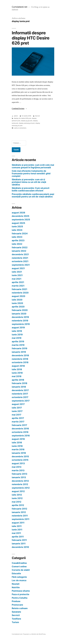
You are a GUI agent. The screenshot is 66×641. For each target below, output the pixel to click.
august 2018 (18, 366)
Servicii (37, 116)
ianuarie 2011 (19, 543)
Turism (15, 622)
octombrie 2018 (20, 362)
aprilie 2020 (18, 306)
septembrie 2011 (20, 519)
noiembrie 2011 (20, 515)
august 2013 (18, 463)
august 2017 (18, 404)
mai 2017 (16, 414)
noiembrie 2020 (20, 292)
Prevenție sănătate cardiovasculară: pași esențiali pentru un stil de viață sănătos (33, 195)
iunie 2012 (17, 498)
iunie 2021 (17, 275)
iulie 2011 (17, 526)
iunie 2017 (17, 411)
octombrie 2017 (20, 397)
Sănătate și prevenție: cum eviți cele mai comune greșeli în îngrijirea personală (33, 166)
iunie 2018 (17, 373)
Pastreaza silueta (21, 591)
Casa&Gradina (19, 563)
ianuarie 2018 (19, 386)
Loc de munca (19, 580)
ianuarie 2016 (19, 453)
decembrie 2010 (20, 547)
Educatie (16, 573)
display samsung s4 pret (27, 123)
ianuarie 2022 (19, 251)
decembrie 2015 (20, 456)
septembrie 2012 (21, 488)
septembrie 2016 (21, 435)
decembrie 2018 (20, 355)
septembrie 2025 (21, 219)
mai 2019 (16, 338)
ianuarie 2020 (19, 313)
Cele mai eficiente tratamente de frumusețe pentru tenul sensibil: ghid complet (31, 173)
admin (16, 116)
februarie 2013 (19, 474)
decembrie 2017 (20, 390)
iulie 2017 (17, 407)
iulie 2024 (17, 230)
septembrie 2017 (21, 400)
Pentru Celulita (19, 598)
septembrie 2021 (21, 265)
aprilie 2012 (18, 505)
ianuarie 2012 (19, 512)
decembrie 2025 (20, 216)
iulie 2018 (17, 369)
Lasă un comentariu (20, 128)
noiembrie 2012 (20, 484)
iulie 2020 (17, 299)
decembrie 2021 (20, 254)
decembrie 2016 (20, 428)
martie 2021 (18, 285)
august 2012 (18, 491)
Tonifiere (16, 618)
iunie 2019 (17, 334)
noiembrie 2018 (20, 359)
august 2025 (18, 223)
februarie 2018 (19, 383)
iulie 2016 (17, 442)
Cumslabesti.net (19, 7)
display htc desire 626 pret (22, 118)
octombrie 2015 (20, 460)
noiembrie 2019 (20, 320)
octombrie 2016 (20, 432)
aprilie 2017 (18, 418)
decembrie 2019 (20, 317)
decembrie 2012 (20, 481)
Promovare (17, 604)
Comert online (19, 566)
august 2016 (18, 439)
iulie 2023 (17, 237)
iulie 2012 (17, 494)
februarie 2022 (20, 247)
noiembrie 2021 (20, 258)
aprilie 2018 (18, 380)
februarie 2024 (20, 233)
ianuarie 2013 (19, 477)
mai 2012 (16, 501)
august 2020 (18, 296)
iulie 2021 (17, 271)
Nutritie (16, 587)
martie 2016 (18, 449)
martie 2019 (18, 345)
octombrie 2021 (20, 261)
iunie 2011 (17, 529)
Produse (16, 601)
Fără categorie (19, 577)
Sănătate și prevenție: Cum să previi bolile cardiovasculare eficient (30, 189)
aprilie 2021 (18, 282)
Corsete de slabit (21, 570)
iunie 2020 (17, 303)
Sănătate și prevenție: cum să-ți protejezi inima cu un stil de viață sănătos (29, 182)
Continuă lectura (19, 108)
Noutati (15, 584)
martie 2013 (18, 470)
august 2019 (18, 327)
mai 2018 (16, 376)
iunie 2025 (17, 226)
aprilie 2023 (18, 240)
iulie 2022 (17, 244)
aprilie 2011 (18, 536)
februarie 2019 (19, 348)
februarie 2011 (19, 540)
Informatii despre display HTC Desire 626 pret (30, 38)
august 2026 (18, 212)
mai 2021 (16, 279)
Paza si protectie (20, 594)
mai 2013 (16, 467)
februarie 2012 (19, 508)
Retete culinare (20, 608)
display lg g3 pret (26, 121)
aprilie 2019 (18, 341)
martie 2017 (18, 421)
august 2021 (18, 268)
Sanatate (16, 612)
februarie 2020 (20, 310)
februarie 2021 (19, 289)
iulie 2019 (17, 331)
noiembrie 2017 (20, 393)
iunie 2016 (17, 446)
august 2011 (18, 522)
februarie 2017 (19, 425)
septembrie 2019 (21, 324)
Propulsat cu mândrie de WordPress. (34, 634)
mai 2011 (16, 533)
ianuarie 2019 (19, 352)
